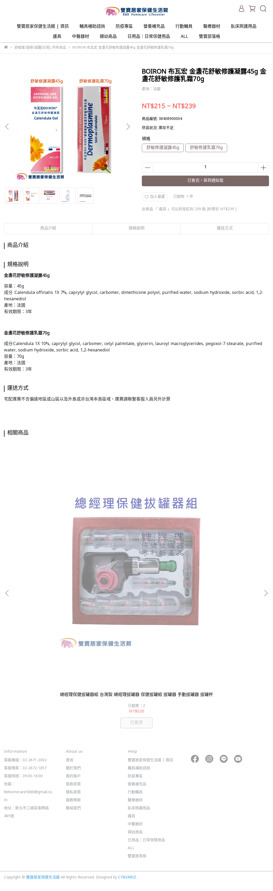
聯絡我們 (73, 808)
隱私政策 (73, 792)
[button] (128, 126)
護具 (57, 36)
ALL (184, 36)
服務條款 (73, 800)
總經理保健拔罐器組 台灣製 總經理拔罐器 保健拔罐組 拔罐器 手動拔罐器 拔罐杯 (136, 695)
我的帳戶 (73, 776)
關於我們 (73, 768)
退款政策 (73, 784)
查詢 (69, 760)
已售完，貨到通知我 (205, 180)
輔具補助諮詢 (92, 26)
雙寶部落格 (209, 36)
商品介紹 (48, 228)
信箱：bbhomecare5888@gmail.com (28, 792)
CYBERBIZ (127, 877)
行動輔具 (183, 26)
